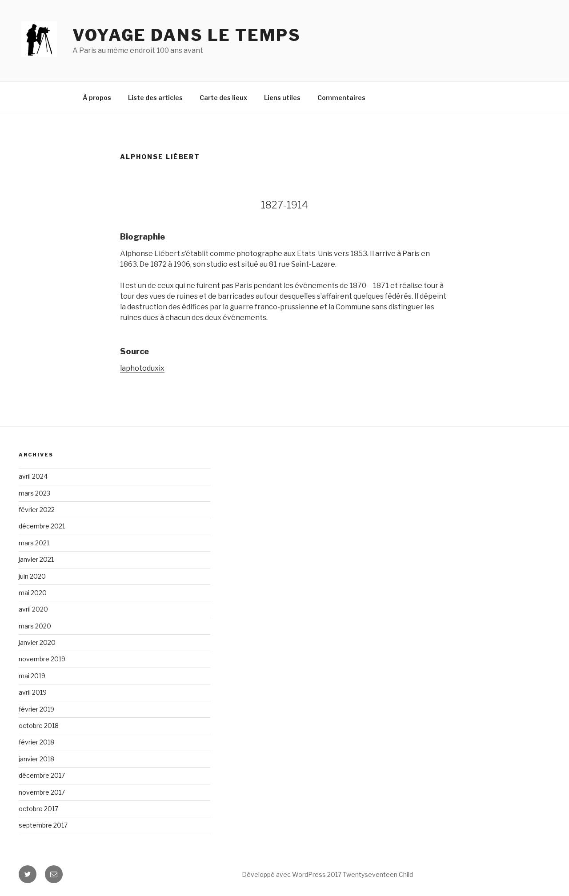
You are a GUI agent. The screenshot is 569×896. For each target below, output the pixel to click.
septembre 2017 (43, 825)
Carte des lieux (223, 97)
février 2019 (36, 709)
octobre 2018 (39, 725)
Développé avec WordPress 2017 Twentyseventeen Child (327, 874)
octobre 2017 (38, 808)
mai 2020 (33, 592)
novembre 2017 (42, 792)
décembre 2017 (42, 775)
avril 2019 (33, 692)
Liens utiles (282, 97)
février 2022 (37, 509)
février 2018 (36, 742)
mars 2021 (34, 543)
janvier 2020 (37, 642)
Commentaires (341, 97)
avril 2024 (33, 476)
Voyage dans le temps (186, 35)
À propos (97, 97)
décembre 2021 (42, 526)
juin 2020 (32, 576)
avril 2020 (33, 609)
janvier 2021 (36, 559)
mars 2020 (35, 626)
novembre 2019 (42, 659)
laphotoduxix (142, 368)
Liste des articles (155, 97)
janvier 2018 (36, 759)
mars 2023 (34, 493)
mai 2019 (32, 676)
